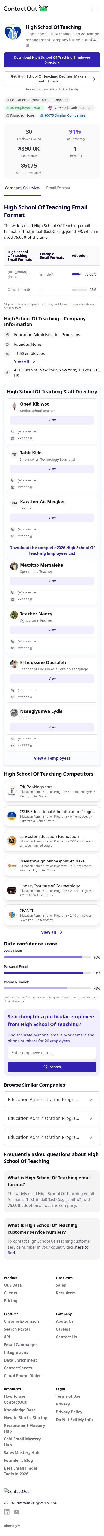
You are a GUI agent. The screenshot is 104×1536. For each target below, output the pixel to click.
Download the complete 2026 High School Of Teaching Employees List (52, 550)
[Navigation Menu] (95, 8)
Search (55, 1066)
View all (48, 932)
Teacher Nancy (36, 613)
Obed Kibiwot (34, 404)
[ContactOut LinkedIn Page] (7, 1512)
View (52, 420)
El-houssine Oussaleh (43, 662)
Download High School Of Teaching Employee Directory (52, 60)
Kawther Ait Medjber (42, 501)
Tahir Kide (31, 452)
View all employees (52, 758)
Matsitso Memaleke (41, 564)
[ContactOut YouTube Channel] (16, 1512)
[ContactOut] (27, 8)
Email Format (58, 187)
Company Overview (22, 187)
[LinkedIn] (27, 45)
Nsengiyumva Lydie (41, 711)
